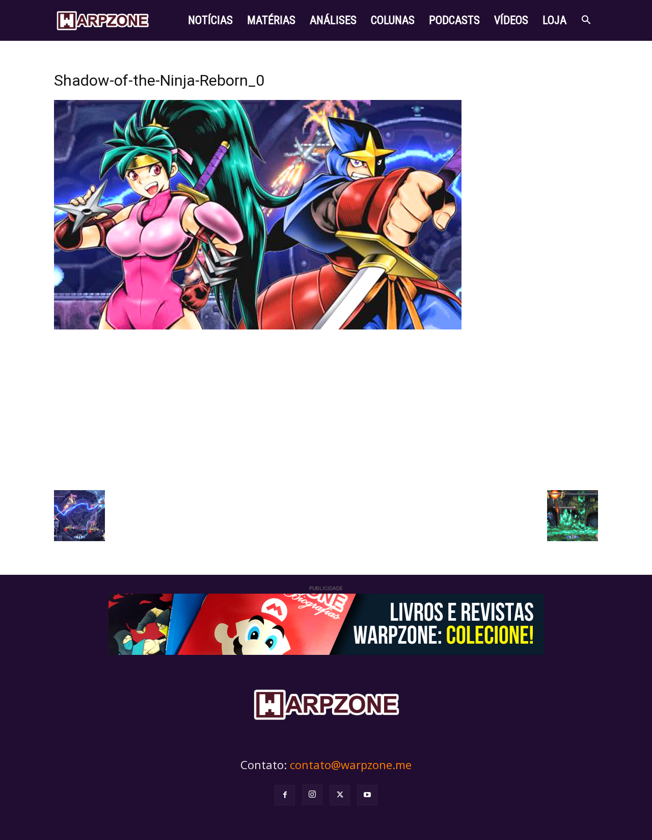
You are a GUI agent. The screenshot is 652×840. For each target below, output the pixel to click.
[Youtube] (367, 795)
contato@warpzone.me (351, 764)
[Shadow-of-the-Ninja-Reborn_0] (257, 326)
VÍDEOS (511, 20)
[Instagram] (312, 794)
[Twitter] (340, 795)
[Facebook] (285, 795)
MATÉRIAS (271, 20)
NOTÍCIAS (210, 20)
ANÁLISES (333, 20)
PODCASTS (454, 20)
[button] (586, 21)
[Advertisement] (326, 408)
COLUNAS (393, 20)
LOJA (554, 20)
